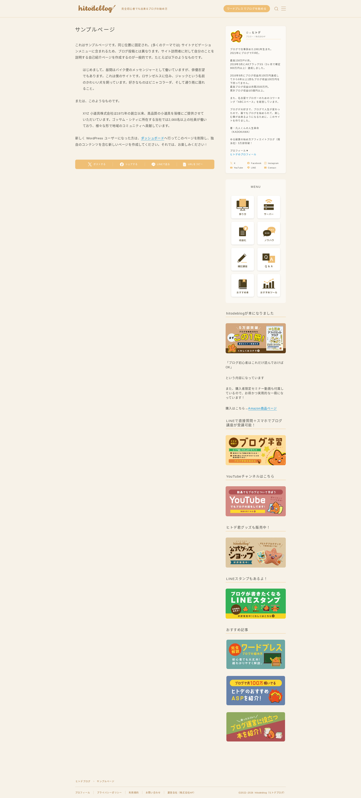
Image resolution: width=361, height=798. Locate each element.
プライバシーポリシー (109, 792)
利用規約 (134, 792)
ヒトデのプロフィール (243, 154)
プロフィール (82, 792)
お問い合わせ (153, 792)
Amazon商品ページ (262, 408)
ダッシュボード (152, 138)
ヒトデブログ (83, 781)
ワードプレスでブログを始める (247, 8)
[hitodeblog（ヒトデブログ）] (96, 9)
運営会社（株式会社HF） (182, 792)
